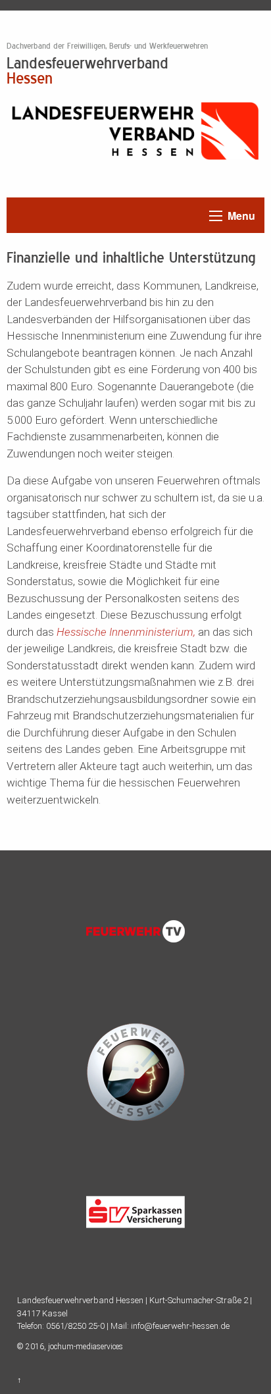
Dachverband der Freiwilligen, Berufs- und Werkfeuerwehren (107, 46)
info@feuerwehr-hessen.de (180, 1326)
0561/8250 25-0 (75, 1326)
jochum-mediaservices (85, 1346)
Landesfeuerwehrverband (87, 70)
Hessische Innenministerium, (126, 631)
